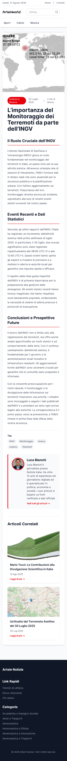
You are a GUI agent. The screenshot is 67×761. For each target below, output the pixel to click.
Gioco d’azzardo (12, 692)
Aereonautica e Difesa (15, 728)
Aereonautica (10, 723)
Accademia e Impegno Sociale (20, 713)
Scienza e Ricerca (14, 100)
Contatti (60, 2)
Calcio (20, 22)
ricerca (41, 441)
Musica (34, 22)
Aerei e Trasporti (12, 718)
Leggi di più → (17, 579)
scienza (13, 446)
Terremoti (27, 446)
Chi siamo (8, 697)
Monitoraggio (26, 441)
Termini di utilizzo (12, 687)
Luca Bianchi (36, 460)
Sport (7, 22)
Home (48, 2)
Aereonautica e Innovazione (18, 733)
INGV (12, 441)
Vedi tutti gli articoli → (38, 503)
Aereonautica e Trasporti (17, 738)
